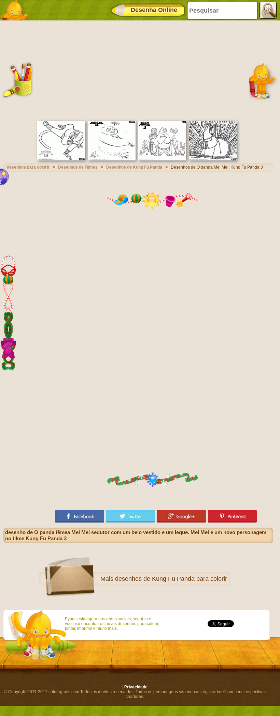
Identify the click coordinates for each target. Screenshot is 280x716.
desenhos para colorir (28, 167)
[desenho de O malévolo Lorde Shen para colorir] (213, 159)
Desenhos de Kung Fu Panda (134, 167)
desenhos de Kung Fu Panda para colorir (171, 578)
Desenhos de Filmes (78, 167)
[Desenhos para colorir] (17, 10)
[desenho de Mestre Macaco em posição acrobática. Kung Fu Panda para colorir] (61, 159)
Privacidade (136, 687)
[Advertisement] (138, 70)
